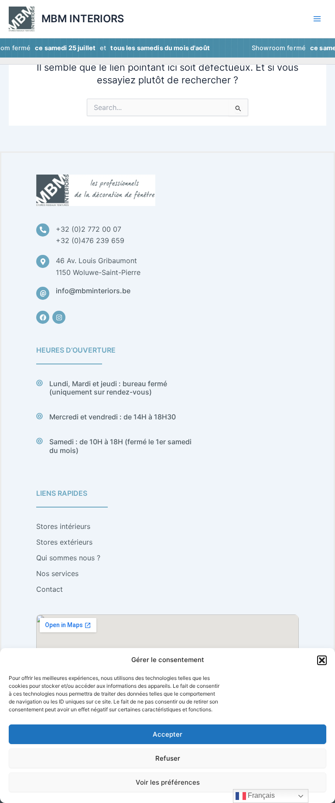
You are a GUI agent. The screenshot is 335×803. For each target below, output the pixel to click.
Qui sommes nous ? (68, 557)
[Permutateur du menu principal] (317, 19)
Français (260, 795)
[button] (322, 660)
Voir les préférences (168, 782)
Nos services (57, 573)
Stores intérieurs (63, 526)
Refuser (167, 758)
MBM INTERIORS (82, 18)
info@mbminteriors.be (93, 290)
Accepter (167, 734)
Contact (49, 589)
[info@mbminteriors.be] (42, 293)
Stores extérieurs (64, 542)
